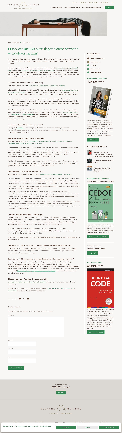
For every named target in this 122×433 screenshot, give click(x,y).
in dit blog (20, 128)
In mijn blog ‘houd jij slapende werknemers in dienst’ (36, 271)
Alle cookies (66, 427)
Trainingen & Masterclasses (91, 7)
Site (9, 357)
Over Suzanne (93, 2)
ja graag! (92, 253)
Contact (109, 7)
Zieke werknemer (27, 42)
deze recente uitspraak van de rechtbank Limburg (47, 86)
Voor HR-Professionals (72, 7)
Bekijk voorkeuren (109, 427)
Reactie (11, 315)
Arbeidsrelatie (95, 62)
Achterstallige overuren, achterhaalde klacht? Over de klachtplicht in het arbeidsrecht (103, 154)
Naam (10, 340)
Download (93, 139)
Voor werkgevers (56, 7)
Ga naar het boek (96, 332)
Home (75, 2)
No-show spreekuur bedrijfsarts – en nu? (103, 161)
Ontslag (93, 65)
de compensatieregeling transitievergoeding (37, 70)
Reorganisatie (95, 69)
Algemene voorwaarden (82, 422)
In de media (104, 2)
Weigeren (87, 427)
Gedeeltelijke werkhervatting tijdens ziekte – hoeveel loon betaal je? (102, 170)
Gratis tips (83, 2)
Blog (112, 2)
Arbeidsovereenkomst (98, 58)
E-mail (10, 348)
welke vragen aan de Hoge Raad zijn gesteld (56, 174)
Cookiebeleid (103, 422)
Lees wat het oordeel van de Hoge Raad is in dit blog (26, 282)
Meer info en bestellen (98, 236)
